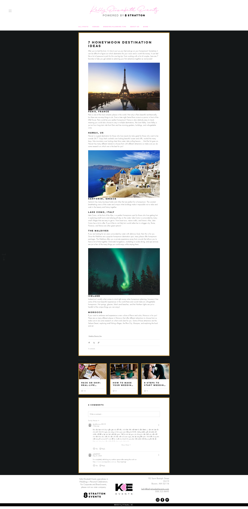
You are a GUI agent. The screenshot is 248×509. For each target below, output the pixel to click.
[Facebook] (162, 500)
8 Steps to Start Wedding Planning (155, 384)
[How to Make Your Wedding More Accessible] (124, 371)
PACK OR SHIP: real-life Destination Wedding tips (91, 384)
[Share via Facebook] (89, 343)
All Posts (83, 26)
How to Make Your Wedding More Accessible (123, 384)
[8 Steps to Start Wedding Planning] (155, 371)
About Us (134, 26)
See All (168, 360)
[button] (10, 11)
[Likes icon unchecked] (94, 449)
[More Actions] (159, 425)
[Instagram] (158, 500)
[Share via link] (98, 343)
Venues (95, 26)
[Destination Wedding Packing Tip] (92, 371)
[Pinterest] (167, 500)
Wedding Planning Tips (114, 26)
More (145, 26)
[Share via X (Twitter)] (94, 343)
